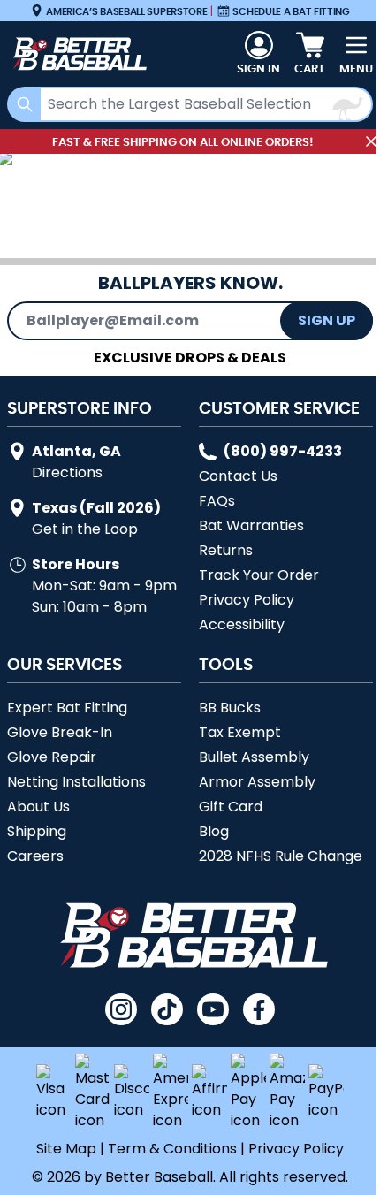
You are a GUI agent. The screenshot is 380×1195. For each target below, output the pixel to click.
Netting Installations (76, 782)
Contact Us (238, 476)
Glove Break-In (59, 732)
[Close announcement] (371, 141)
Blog (214, 831)
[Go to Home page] (77, 54)
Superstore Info (79, 407)
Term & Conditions (172, 1148)
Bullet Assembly (254, 757)
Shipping (36, 831)
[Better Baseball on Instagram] (121, 1009)
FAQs (217, 501)
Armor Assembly (257, 782)
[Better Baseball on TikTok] (167, 1009)
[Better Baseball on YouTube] (213, 1009)
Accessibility (242, 624)
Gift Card (230, 806)
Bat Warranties (251, 525)
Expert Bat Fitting (67, 707)
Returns (226, 550)
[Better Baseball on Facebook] (259, 1009)
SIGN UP (326, 320)
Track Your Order (259, 575)
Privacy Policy (246, 600)
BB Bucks (230, 707)
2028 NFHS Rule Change (280, 856)
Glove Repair (51, 757)
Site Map (66, 1148)
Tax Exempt (240, 732)
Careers (35, 856)
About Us (38, 806)
